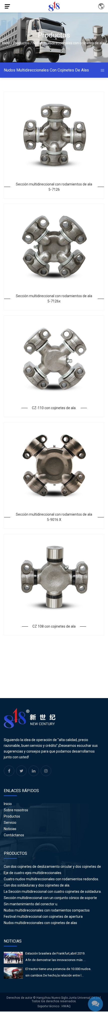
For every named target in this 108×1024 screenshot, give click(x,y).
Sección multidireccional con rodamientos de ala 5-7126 (54, 186)
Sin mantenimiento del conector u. (31, 904)
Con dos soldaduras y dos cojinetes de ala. (37, 885)
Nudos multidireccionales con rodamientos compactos (47, 910)
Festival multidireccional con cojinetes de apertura (43, 917)
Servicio (10, 823)
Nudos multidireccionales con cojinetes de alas (40, 923)
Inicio (6, 43)
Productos (21, 43)
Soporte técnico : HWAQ (54, 1006)
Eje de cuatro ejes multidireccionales (32, 873)
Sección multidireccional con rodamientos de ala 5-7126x (54, 298)
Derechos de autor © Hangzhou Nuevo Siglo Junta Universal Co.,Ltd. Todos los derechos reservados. (54, 999)
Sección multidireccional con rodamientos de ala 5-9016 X (54, 517)
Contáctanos (14, 835)
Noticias (10, 829)
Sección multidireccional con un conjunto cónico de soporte (50, 898)
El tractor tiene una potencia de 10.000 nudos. (58, 969)
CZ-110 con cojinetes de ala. (54, 408)
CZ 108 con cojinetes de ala (54, 626)
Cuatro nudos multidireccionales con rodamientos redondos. (51, 879)
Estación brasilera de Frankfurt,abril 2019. (55, 953)
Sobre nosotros (16, 810)
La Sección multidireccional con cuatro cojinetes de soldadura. (52, 892)
